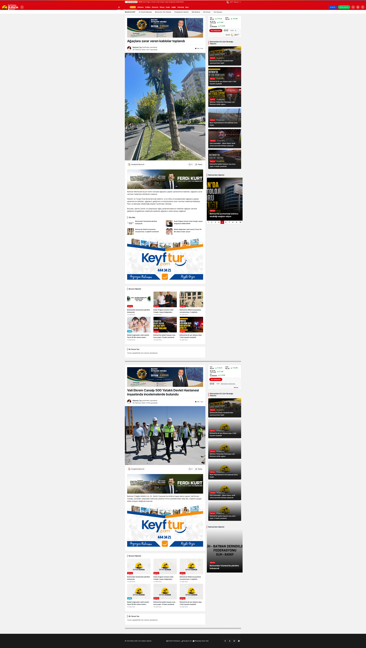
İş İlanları (332, 7)
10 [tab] (240, 222)
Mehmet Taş (137, 47)
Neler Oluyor (130, 12)
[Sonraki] (239, 12)
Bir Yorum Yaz (134, 349)
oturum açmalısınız (151, 353)
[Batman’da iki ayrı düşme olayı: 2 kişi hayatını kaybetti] (191, 329)
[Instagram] (234, 641)
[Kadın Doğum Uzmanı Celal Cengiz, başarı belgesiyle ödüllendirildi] (184, 223)
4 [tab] (218, 222)
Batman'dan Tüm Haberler (163, 12)
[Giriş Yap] (363, 7)
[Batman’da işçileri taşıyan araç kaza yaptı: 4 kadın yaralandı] (165, 329)
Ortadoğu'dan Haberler (181, 12)
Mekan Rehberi (344, 7)
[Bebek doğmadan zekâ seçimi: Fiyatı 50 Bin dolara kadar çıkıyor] (184, 231)
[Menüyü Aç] (22, 7)
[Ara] (353, 7)
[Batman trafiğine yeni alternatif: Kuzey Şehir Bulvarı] (225, 199)
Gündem (212, 141)
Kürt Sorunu (206, 12)
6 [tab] (225, 222)
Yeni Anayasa (218, 12)
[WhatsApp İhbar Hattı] (239, 641)
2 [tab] (211, 222)
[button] (358, 7)
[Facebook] (225, 641)
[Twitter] (229, 641)
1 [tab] (208, 222)
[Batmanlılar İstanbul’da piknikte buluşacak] (145, 223)
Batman (212, 58)
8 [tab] (232, 222)
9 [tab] (236, 222)
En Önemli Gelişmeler (145, 12)
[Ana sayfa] (119, 7)
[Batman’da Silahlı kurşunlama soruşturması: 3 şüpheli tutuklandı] (145, 231)
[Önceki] (237, 12)
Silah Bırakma (196, 12)
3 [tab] (215, 222)
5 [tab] (222, 222)
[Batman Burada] (10, 7)
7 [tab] (229, 222)
